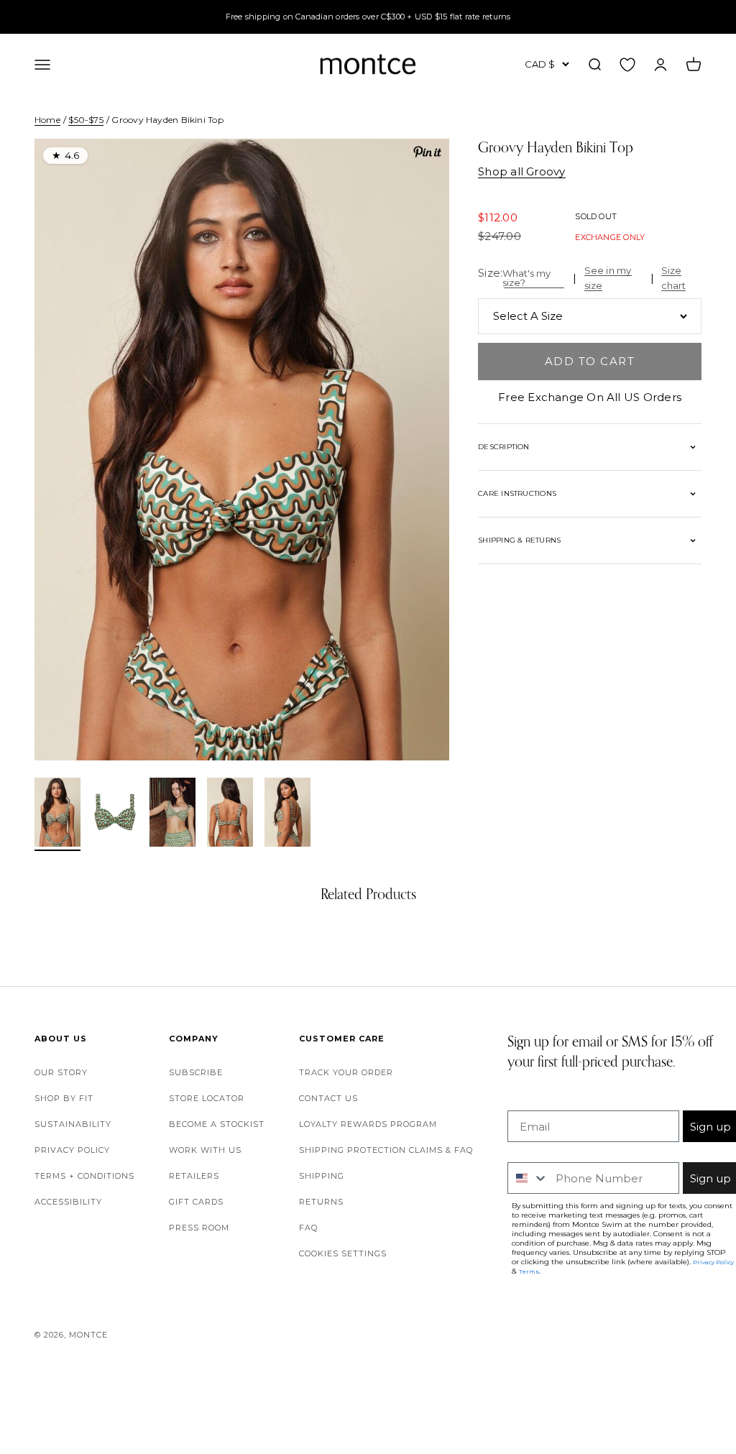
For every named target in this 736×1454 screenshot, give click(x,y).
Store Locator (206, 1098)
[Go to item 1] (57, 814)
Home (47, 119)
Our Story (61, 1072)
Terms (529, 1271)
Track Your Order (346, 1072)
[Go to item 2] (115, 814)
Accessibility (68, 1202)
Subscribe (196, 1072)
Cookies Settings (343, 1253)
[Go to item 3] (173, 814)
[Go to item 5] (287, 814)
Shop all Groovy (521, 171)
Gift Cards (196, 1202)
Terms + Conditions (84, 1176)
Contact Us (328, 1098)
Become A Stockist (216, 1124)
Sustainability (72, 1124)
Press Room (199, 1228)
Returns (321, 1202)
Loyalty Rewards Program (368, 1124)
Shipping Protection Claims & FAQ (386, 1150)
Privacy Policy (72, 1150)
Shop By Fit (63, 1098)
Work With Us (205, 1150)
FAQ (308, 1228)
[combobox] (528, 1178)
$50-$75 (86, 119)
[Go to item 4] (230, 814)
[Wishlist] (627, 64)
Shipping (321, 1176)
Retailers (194, 1176)
